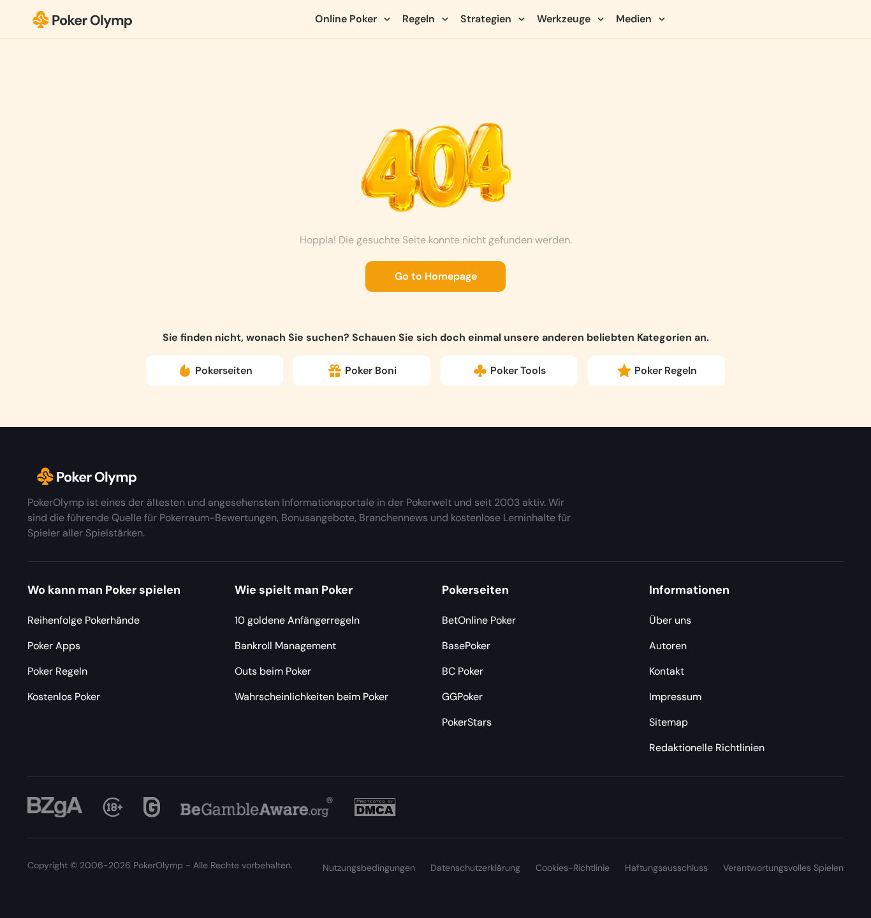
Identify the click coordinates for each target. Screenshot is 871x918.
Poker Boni (371, 370)
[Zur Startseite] (83, 19)
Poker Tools (518, 370)
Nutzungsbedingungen (369, 867)
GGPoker (462, 696)
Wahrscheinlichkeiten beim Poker (311, 696)
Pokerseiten (224, 370)
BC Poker (462, 671)
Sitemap (668, 722)
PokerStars (467, 722)
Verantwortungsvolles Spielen (783, 867)
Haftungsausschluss (666, 867)
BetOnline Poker (479, 620)
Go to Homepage (436, 276)
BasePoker (466, 645)
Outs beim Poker (273, 671)
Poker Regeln (665, 370)
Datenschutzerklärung (475, 867)
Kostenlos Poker (63, 696)
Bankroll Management (285, 645)
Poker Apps (53, 645)
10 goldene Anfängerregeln (297, 620)
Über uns (670, 620)
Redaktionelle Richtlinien (707, 747)
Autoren (668, 645)
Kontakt (666, 671)
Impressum (675, 696)
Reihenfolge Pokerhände (83, 620)
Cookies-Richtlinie (573, 867)
